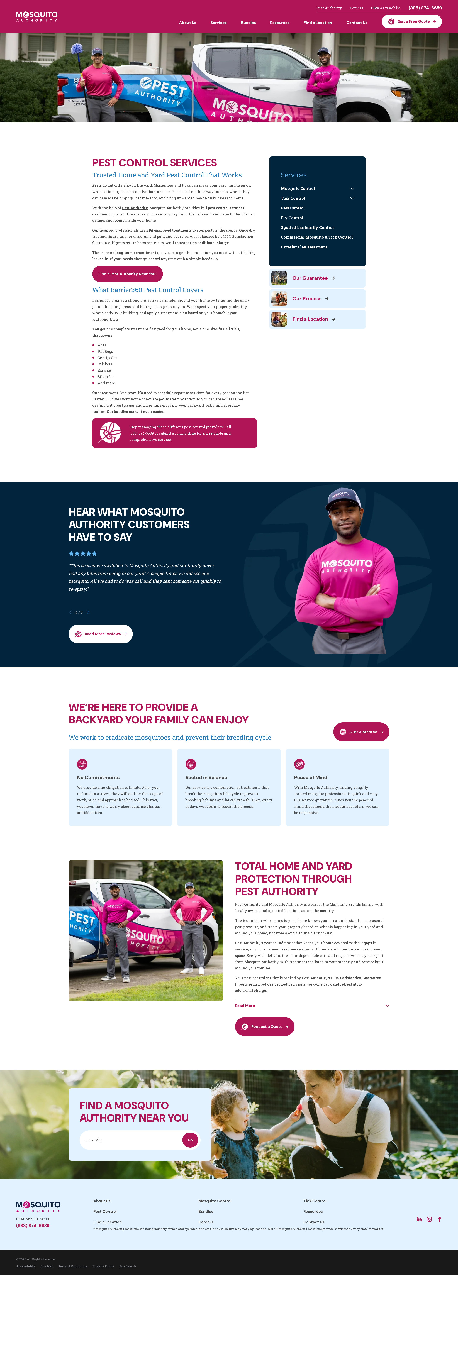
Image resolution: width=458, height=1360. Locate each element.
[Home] (37, 16)
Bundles (205, 1211)
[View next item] (88, 612)
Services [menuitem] (219, 22)
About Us (102, 1201)
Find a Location (107, 1222)
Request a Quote (266, 1026)
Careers (356, 8)
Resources (313, 1211)
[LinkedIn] (419, 1219)
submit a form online (177, 433)
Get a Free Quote (414, 21)
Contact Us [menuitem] (356, 22)
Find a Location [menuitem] (318, 22)
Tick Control (315, 1201)
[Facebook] (439, 1219)
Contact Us (313, 1222)
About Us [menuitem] (187, 22)
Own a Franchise (386, 8)
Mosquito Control (214, 1201)
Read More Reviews (103, 633)
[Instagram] (429, 1219)
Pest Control (105, 1211)
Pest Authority (329, 8)
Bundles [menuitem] (248, 22)
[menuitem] (315, 188)
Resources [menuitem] (279, 22)
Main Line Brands (345, 904)
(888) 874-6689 (425, 8)
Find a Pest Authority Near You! (127, 273)
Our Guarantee (363, 731)
